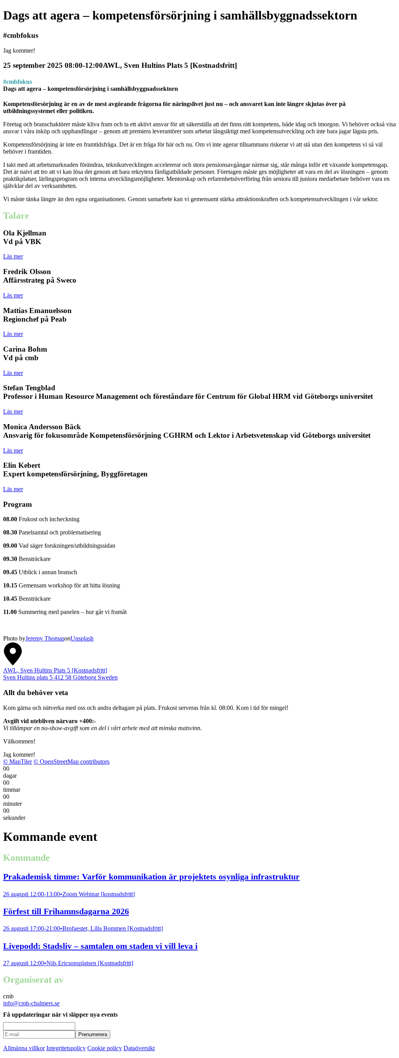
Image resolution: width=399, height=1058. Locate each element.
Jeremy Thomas (44, 638)
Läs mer (13, 256)
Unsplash (82, 638)
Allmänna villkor (24, 1048)
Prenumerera (92, 1034)
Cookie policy (104, 1048)
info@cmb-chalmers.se (31, 1003)
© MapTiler (17, 761)
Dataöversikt (139, 1048)
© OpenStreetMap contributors (71, 761)
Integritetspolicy (66, 1048)
